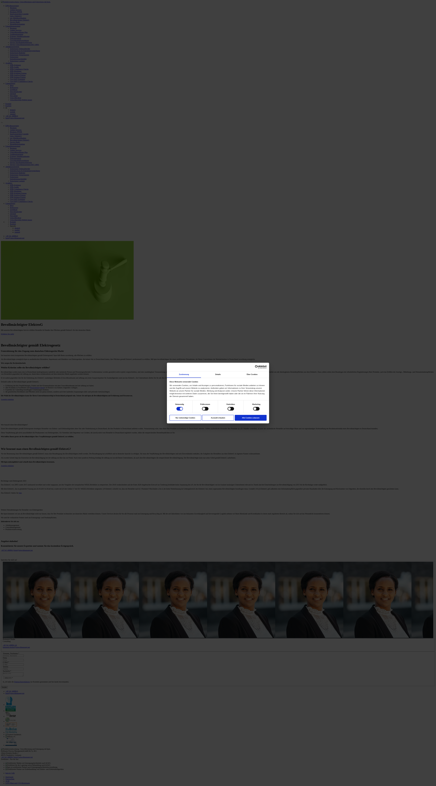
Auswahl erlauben (218, 418)
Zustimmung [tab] (184, 374)
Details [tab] (218, 374)
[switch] (205, 409)
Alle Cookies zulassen (250, 418)
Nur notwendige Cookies (185, 418)
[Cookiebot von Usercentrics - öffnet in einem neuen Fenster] (257, 367)
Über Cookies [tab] (252, 374)
